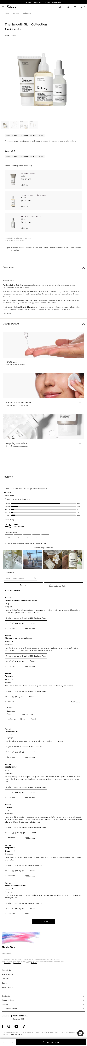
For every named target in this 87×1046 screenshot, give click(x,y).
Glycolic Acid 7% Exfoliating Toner (33, 195)
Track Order (6, 979)
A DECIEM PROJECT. (17, 1034)
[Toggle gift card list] (83, 996)
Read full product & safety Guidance (19, 405)
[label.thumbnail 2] (14, 125)
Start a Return (7, 974)
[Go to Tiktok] (24, 1026)
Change (26, 1016)
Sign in (4, 983)
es (22, 1019)
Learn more (7, 313)
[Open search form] (60, 7)
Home (7, 13)
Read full (15, 364)
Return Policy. (19, 240)
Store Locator (7, 987)
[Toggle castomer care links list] (83, 1000)
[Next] (65, 2)
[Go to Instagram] (8, 1026)
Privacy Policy (7, 963)
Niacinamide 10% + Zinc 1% (31, 217)
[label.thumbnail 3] (24, 125)
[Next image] (84, 76)
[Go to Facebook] (2, 1026)
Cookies (6, 1034)
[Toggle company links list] (83, 1004)
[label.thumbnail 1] (5, 125)
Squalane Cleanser (28, 174)
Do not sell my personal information (72, 1032)
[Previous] (22, 2)
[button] (83, 268)
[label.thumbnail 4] (33, 125)
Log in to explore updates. (43, 3)
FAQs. (29, 238)
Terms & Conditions (41, 1032)
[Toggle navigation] (3, 7)
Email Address (7, 953)
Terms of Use (17, 963)
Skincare (16, 13)
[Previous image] (3, 76)
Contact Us (34, 963)
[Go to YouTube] (16, 1026)
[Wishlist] (81, 21)
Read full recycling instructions (17, 446)
